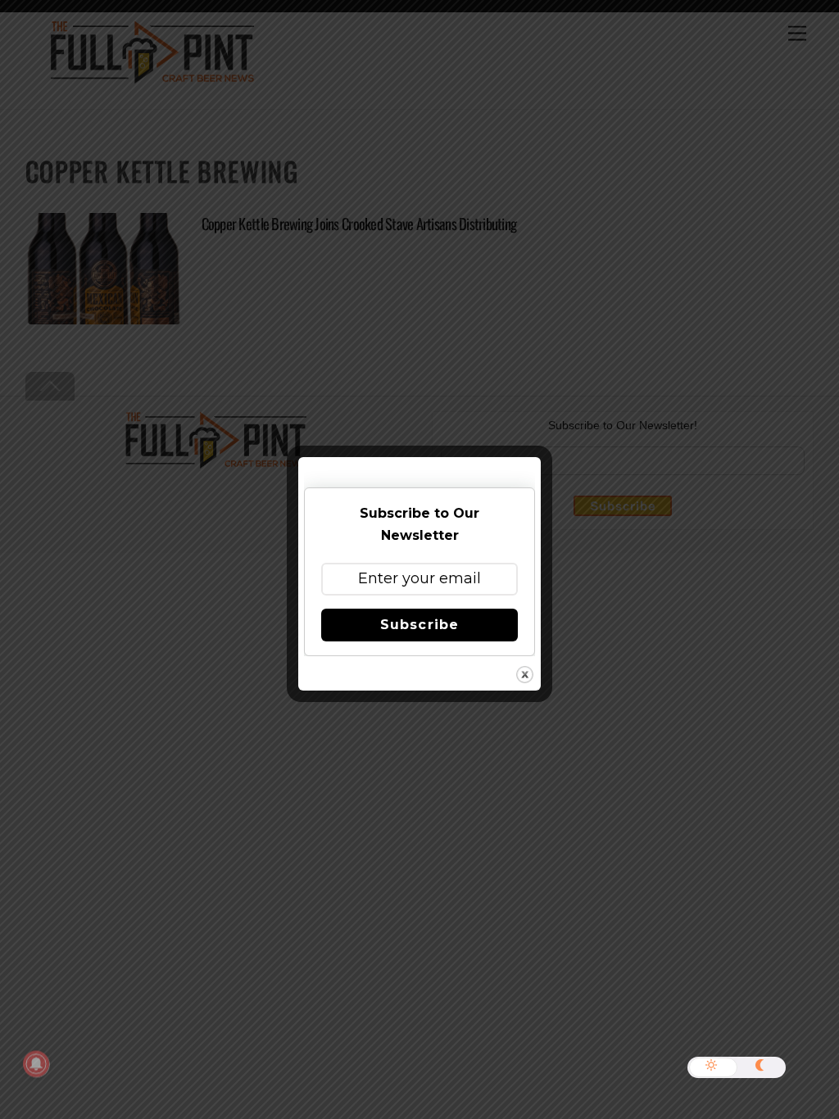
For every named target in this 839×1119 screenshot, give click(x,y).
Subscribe (419, 624)
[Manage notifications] (36, 1064)
